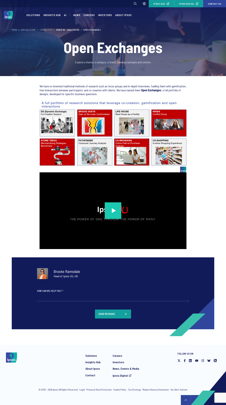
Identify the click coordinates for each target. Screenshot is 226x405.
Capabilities (46, 30)
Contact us (214, 3)
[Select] (144, 3)
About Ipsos (123, 15)
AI (65, 15)
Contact (90, 375)
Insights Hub (52, 15)
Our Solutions (28, 30)
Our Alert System (179, 389)
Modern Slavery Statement (155, 389)
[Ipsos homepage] (9, 15)
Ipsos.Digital (186, 3)
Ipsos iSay (159, 3)
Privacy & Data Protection (99, 389)
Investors (105, 15)
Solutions (33, 15)
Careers (89, 15)
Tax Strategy (134, 389)
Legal (82, 389)
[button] (135, 3)
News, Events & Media (126, 368)
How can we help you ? (50, 290)
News (76, 15)
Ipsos (14, 30)
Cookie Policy (119, 389)
